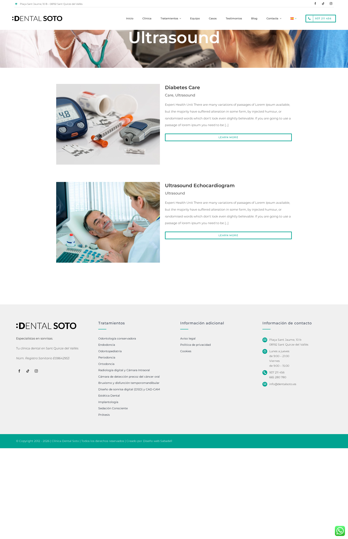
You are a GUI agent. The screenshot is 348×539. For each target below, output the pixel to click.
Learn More (228, 137)
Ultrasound (185, 95)
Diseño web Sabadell (157, 441)
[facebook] (315, 3)
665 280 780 (277, 377)
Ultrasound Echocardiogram (200, 185)
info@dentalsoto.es (282, 384)
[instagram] (331, 3)
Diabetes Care (182, 87)
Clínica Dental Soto (65, 441)
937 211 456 (276, 372)
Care (169, 95)
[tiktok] (323, 3)
